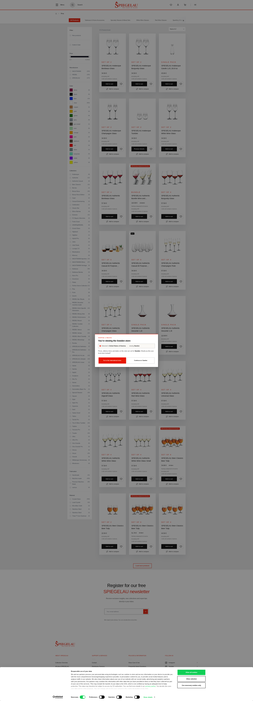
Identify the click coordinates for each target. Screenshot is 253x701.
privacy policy (150, 686)
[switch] (102, 697)
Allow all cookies (191, 672)
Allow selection (191, 679)
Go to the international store (112, 360)
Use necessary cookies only (191, 685)
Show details (147, 697)
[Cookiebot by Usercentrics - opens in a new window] (58, 697)
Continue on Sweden (140, 360)
